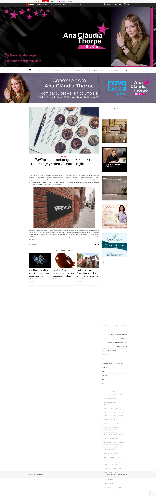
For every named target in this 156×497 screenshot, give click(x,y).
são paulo (107, 487)
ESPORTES (52, 1)
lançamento (108, 453)
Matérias (86, 70)
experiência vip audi (111, 438)
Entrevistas (106, 355)
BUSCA (109, 4)
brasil (106, 419)
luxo (119, 457)
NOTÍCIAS (45, 1)
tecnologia (118, 487)
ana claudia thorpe (111, 398)
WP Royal (40, 474)
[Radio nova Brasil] (78, 102)
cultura (116, 423)
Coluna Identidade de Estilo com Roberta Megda (117, 344)
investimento (108, 449)
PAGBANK (58, 4)
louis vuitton (109, 457)
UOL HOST (51, 4)
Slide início (105, 380)
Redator (34, 244)
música (121, 461)
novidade (107, 468)
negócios (114, 464)
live (117, 453)
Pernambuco (117, 468)
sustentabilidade (110, 483)
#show (114, 395)
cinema (113, 419)
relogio (106, 476)
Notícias (58, 70)
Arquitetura (108, 408)
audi (105, 412)
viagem (115, 491)
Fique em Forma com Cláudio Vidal (112, 363)
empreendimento (109, 431)
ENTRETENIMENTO (61, 1)
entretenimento (109, 434)
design (106, 427)
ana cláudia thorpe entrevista (111, 403)
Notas (104, 371)
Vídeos (77, 70)
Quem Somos (99, 70)
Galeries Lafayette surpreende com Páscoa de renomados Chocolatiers (63, 273)
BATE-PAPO (118, 4)
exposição (107, 442)
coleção (107, 423)
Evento (121, 434)
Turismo (107, 491)
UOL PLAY (72, 4)
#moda (106, 395)
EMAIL (128, 4)
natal (106, 464)
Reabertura (108, 472)
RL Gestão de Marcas (121, 474)
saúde (115, 476)
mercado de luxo (110, 461)
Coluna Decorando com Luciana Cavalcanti (117, 336)
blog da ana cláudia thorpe (114, 415)
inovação (114, 446)
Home (40, 70)
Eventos (68, 70)
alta (121, 395)
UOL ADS (78, 4)
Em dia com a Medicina (109, 350)
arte (117, 408)
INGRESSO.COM (42, 4)
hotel (106, 446)
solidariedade (109, 479)
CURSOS (65, 4)
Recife (117, 472)
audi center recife (116, 412)
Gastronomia (119, 442)
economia (115, 427)
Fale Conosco (112, 70)
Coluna (49, 70)
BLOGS (70, 1)
